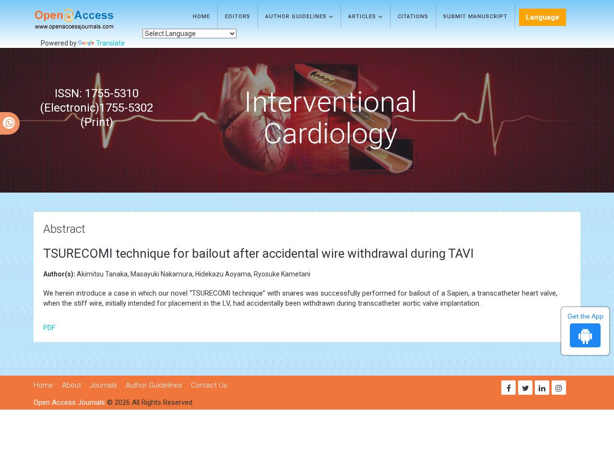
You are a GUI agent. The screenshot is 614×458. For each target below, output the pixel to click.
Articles (363, 16)
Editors (237, 16)
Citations (413, 16)
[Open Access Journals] (88, 19)
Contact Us (209, 385)
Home (201, 16)
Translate (110, 43)
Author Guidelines (297, 16)
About (71, 385)
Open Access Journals (69, 402)
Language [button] (542, 17)
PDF (49, 328)
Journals (103, 385)
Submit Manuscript (475, 16)
